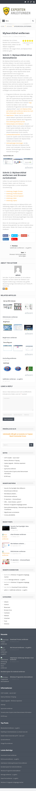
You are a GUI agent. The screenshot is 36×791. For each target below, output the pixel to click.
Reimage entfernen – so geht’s (17, 579)
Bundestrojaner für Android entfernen (13, 671)
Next (22, 252)
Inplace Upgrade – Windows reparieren (14, 463)
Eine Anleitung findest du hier (15, 122)
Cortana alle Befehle (9, 515)
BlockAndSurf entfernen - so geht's (10, 728)
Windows (6, 624)
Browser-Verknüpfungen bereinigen (18, 255)
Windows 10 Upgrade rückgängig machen (15, 504)
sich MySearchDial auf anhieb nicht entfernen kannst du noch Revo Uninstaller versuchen (19, 111)
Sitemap (6, 466)
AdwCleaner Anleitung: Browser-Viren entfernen (22, 658)
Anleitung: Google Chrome (14, 191)
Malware (6, 615)
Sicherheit (7, 618)
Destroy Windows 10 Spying (11, 460)
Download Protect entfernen (20, 587)
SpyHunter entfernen (10, 469)
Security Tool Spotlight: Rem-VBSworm (14, 488)
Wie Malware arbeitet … (10, 494)
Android (6, 604)
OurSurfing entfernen (9, 358)
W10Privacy (7, 476)
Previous (15, 246)
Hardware (7, 613)
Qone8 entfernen (5, 739)
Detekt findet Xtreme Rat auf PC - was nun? (12, 736)
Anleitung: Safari (11, 198)
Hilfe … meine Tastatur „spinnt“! (12, 502)
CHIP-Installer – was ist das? (11, 458)
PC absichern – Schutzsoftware (12, 499)
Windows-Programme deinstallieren (21, 677)
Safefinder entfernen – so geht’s (20, 248)
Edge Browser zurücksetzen (11, 512)
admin (10, 36)
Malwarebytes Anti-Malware (15, 124)
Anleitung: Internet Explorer (15, 196)
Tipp (30, 102)
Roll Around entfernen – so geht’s (20, 647)
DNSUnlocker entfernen (10, 317)
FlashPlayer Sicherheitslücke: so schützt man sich (14, 732)
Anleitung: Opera (11, 200)
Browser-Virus (22, 36)
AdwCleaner (10, 115)
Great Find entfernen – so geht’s (9, 778)
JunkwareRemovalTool (13, 134)
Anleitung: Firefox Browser (14, 193)
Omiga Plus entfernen (7, 743)
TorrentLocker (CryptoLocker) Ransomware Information (16, 712)
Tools (5, 621)
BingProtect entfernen (10, 337)
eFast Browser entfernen (11, 491)
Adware (16, 36)
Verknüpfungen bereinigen (14, 143)
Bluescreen (7, 607)
